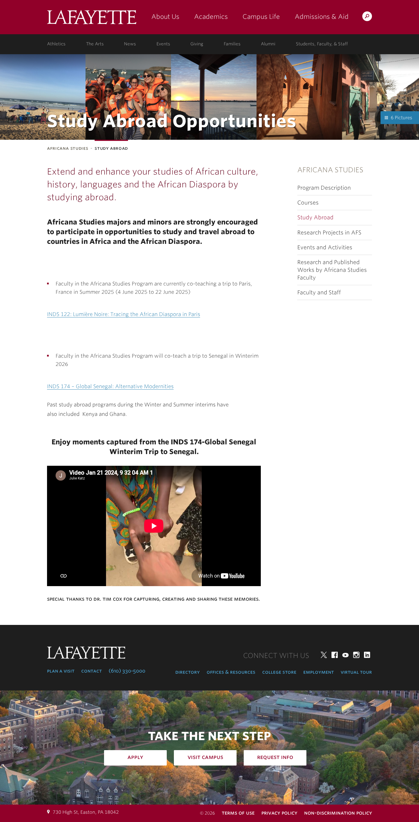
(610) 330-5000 (127, 671)
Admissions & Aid (322, 16)
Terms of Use (238, 813)
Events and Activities (324, 247)
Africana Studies (67, 148)
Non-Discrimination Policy (338, 813)
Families (232, 43)
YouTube (345, 655)
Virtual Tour (356, 672)
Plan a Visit (60, 671)
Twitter (324, 655)
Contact (91, 671)
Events (163, 43)
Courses (308, 202)
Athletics (56, 43)
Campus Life (261, 16)
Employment (318, 672)
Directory (187, 672)
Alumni (268, 43)
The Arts (95, 43)
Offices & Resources (231, 672)
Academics (211, 16)
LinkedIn (367, 655)
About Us (165, 16)
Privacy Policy (279, 813)
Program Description (324, 188)
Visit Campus (205, 757)
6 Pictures (401, 117)
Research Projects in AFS (329, 232)
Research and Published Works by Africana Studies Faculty (332, 270)
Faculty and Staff (319, 292)
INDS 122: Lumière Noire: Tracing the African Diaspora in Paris (123, 314)
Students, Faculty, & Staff (322, 43)
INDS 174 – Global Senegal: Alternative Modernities (110, 386)
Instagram (356, 655)
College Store (279, 672)
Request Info (275, 757)
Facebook (334, 655)
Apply (135, 757)
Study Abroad (315, 217)
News (130, 43)
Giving (196, 43)
